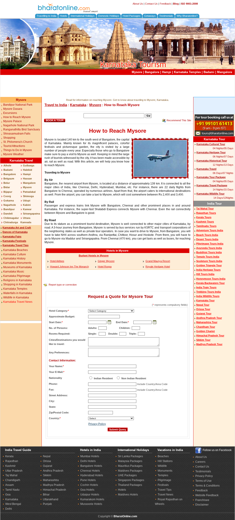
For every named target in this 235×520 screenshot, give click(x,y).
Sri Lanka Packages (130, 456)
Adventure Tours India (209, 230)
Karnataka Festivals (14, 240)
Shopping (9, 137)
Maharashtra (51, 480)
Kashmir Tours (205, 221)
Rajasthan (11, 461)
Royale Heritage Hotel (157, 266)
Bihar (46, 494)
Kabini (27, 205)
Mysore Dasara (12, 108)
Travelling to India (46, 15)
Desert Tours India (207, 239)
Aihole (7, 165)
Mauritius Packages (130, 466)
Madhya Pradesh (53, 485)
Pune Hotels (88, 480)
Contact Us (151, 3)
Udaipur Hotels (89, 494)
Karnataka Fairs (12, 236)
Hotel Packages (131, 15)
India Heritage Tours (208, 269)
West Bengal (13, 504)
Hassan (27, 178)
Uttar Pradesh (13, 470)
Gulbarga (28, 165)
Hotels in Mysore (117, 250)
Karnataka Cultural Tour (210, 144)
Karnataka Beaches (15, 250)
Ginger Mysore (106, 261)
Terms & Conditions (207, 485)
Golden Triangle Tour (209, 265)
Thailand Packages (130, 485)
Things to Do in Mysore (17, 150)
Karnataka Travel (21, 160)
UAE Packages (127, 475)
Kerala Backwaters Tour (210, 283)
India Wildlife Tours (207, 296)
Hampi (166, 72)
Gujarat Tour (203, 313)
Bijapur (7, 191)
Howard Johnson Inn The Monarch (69, 266)
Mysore (137, 72)
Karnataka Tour (214, 139)
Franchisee (202, 500)
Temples (163, 475)
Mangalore (224, 72)
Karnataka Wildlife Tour (210, 193)
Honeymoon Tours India (210, 278)
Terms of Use (203, 480)
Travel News (165, 494)
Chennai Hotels (90, 470)
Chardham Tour (205, 326)
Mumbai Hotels (89, 456)
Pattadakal (29, 191)
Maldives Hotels (128, 494)
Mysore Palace (12, 121)
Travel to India (56, 105)
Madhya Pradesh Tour (209, 344)
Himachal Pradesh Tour (210, 335)
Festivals (163, 485)
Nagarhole (9, 205)
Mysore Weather (13, 154)
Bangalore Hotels (91, 466)
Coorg (7, 196)
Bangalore (152, 72)
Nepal (46, 456)
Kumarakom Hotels (92, 499)
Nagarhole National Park (18, 125)
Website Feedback (206, 495)
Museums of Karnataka (17, 267)
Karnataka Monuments (17, 262)
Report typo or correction (63, 284)
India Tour (214, 203)
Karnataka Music (13, 271)
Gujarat (47, 466)
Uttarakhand (50, 499)
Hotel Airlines (57, 261)
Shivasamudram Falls (16, 133)
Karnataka (78, 105)
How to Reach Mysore (17, 117)
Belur (6, 183)
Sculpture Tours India (209, 261)
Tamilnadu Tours (206, 226)
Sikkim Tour (203, 339)
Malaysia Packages (130, 461)
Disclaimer (202, 504)
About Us (138, 3)
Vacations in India (170, 450)
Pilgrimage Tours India (209, 243)
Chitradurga (10, 222)
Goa (8, 494)
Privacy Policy (97, 424)
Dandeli (8, 213)
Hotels (63, 15)
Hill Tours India (205, 274)
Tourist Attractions (14, 146)
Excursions (10, 113)
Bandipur (9, 209)
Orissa (47, 461)
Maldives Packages (130, 470)
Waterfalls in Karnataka (17, 293)
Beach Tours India (207, 235)
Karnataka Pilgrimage (16, 276)
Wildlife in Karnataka (16, 297)
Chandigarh (12, 480)
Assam (9, 485)
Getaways (150, 15)
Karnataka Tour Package (211, 177)
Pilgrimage (164, 480)
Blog (176, 3)
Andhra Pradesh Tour (209, 317)
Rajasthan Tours (206, 213)
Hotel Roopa (105, 266)
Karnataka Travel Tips (15, 245)
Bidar (6, 187)
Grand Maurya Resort (157, 261)
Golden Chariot (205, 331)
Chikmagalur (11, 218)
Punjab (47, 504)
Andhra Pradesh (53, 470)
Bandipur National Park (17, 104)
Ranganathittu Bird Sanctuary (21, 129)
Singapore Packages (131, 480)
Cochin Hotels (89, 485)
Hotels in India (90, 450)
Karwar (27, 209)
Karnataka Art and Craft (17, 227)
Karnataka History (14, 258)
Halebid (27, 169)
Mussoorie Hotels (91, 504)
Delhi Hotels (88, 461)
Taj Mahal (11, 475)
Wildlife (162, 466)
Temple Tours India (207, 256)
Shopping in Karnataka (17, 284)
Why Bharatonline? (187, 15)
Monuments (165, 470)
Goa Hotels (87, 489)
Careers (200, 461)
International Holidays (83, 15)
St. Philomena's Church (17, 141)
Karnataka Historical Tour (211, 160)
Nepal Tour (202, 304)
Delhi (8, 508)
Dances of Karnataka (15, 232)
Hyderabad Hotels (91, 475)
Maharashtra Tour (206, 322)
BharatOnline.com (125, 516)
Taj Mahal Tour (205, 208)
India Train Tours (206, 287)
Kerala (9, 456)
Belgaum (8, 178)
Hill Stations (165, 461)
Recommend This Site (179, 120)
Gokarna (8, 200)
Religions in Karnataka (17, 280)
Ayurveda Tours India (209, 248)
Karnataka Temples (187, 72)
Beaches (163, 456)
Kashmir (10, 466)
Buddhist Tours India (209, 252)
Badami (209, 72)
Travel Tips (164, 489)
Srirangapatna (31, 213)
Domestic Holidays (108, 15)
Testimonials (166, 15)
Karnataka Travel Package (211, 185)
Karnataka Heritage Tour (211, 152)
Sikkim (47, 475)
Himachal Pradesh (54, 489)
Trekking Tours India (208, 291)
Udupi (26, 200)
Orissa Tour (203, 309)
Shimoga (28, 196)
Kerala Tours (203, 217)
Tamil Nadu (12, 489)
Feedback (165, 3)
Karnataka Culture (14, 254)
